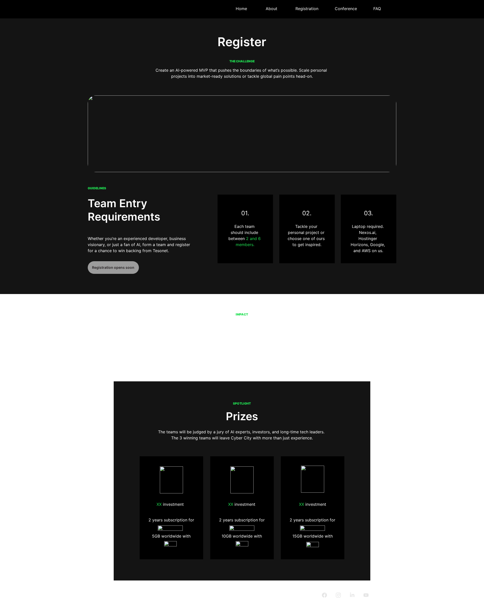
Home (241, 8)
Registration (306, 8)
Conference (346, 8)
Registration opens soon (113, 267)
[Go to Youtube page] (366, 595)
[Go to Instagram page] (341, 595)
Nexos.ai (367, 232)
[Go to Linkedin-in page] (355, 595)
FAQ (377, 8)
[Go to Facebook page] (327, 595)
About (271, 8)
